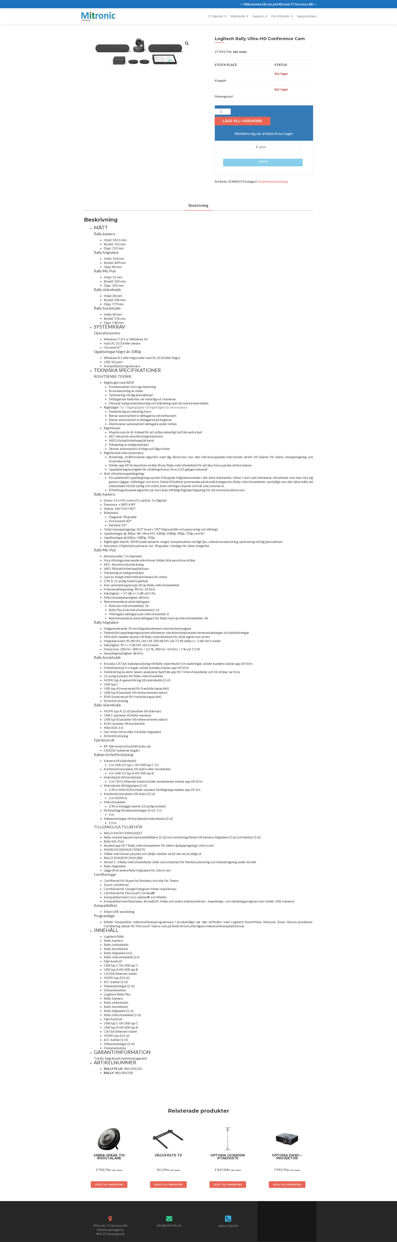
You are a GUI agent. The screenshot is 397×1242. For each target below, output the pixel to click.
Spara (263, 161)
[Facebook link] (280, 1219)
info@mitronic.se (169, 1225)
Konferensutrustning (273, 181)
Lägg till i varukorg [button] (109, 1184)
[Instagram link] (293, 1219)
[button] (187, 43)
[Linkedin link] (289, 1219)
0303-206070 (228, 1226)
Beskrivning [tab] (198, 205)
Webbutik (238, 16)
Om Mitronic (280, 16)
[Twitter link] (284, 1219)
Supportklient (306, 16)
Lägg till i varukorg (242, 121)
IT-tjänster (215, 16)
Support (258, 16)
